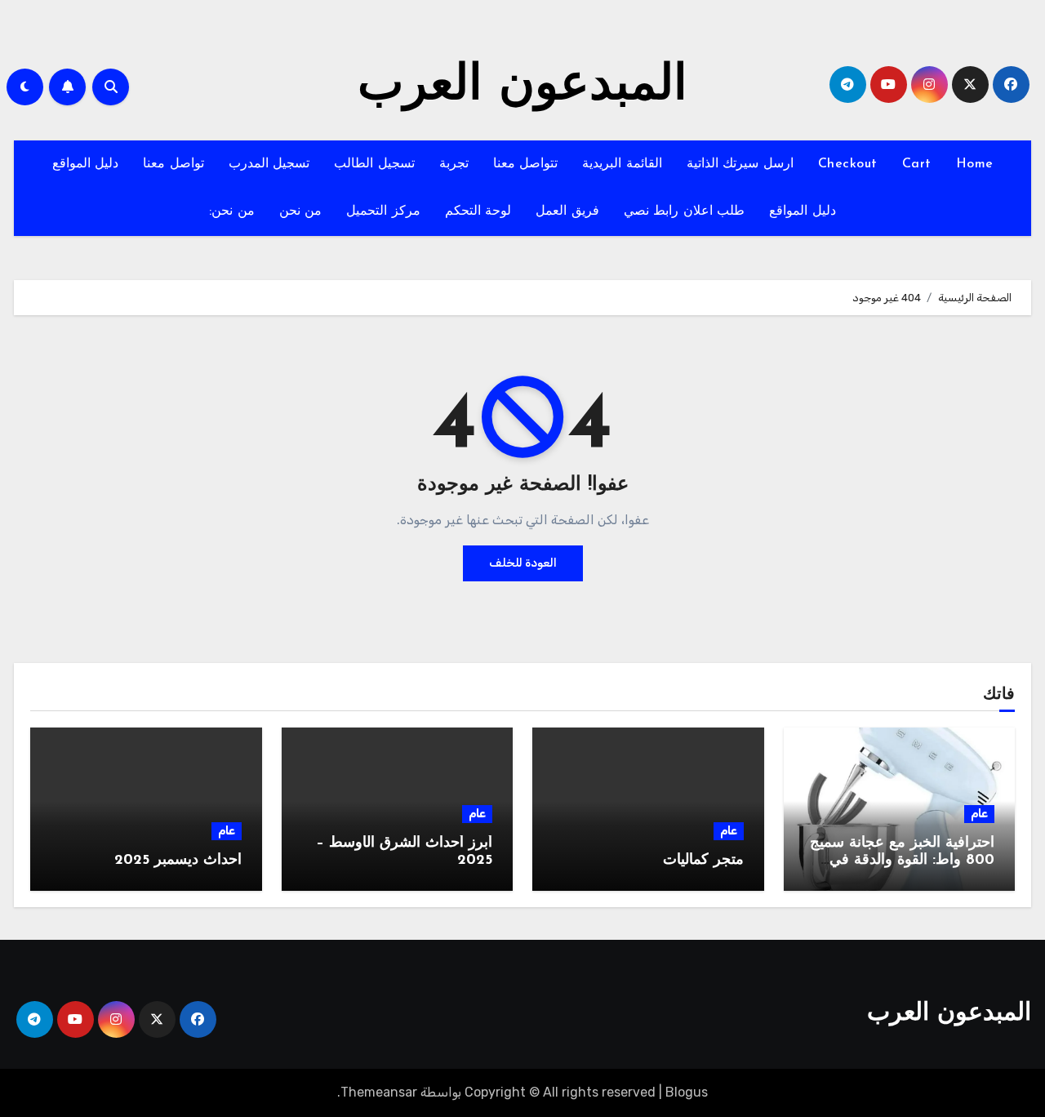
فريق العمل (567, 211)
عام (979, 814)
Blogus (686, 1092)
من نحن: (232, 211)
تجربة (454, 164)
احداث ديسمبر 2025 (178, 860)
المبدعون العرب (522, 86)
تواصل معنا (173, 164)
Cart (917, 164)
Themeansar (378, 1092)
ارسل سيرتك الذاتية (740, 164)
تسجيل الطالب (374, 164)
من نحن (300, 211)
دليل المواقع (85, 164)
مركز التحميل (383, 211)
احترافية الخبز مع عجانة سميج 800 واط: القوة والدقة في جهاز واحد (902, 861)
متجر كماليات (703, 860)
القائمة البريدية (622, 164)
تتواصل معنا (525, 164)
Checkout (848, 164)
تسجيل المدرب (269, 164)
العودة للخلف (523, 563)
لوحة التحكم (478, 211)
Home (975, 164)
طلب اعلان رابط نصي (684, 211)
